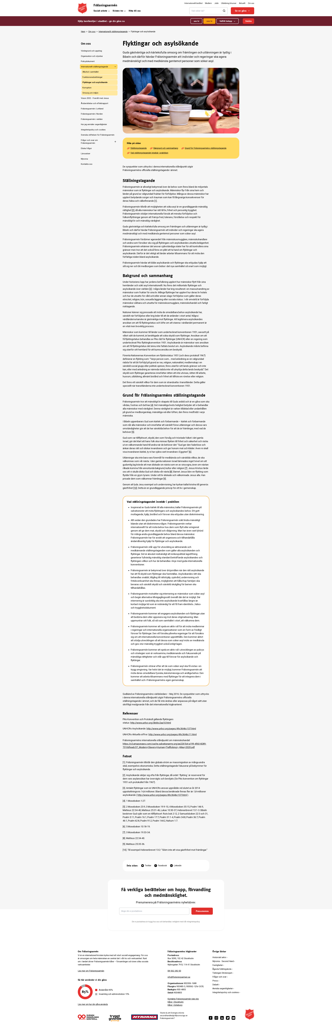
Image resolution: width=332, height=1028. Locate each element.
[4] (152, 405)
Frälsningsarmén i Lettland (92, 109)
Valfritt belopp (226, 21)
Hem (83, 31)
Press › (215, 980)
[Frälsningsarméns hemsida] (82, 8)
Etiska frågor (86, 148)
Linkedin (177, 865)
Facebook (162, 865)
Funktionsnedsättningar (92, 77)
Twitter (148, 865)
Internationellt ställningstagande (113, 31)
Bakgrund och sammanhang (165, 148)
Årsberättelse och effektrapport (94, 103)
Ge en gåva (240, 10)
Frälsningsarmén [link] (105, 5)
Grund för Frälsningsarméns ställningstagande (205, 148)
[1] (155, 200)
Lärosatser (85, 153)
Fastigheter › (218, 965)
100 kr (196, 21)
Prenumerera (202, 911)
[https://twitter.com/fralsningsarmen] (228, 1018)
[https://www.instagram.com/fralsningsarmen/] (216, 1018)
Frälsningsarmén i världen (92, 119)
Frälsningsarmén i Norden (92, 114)
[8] (171, 471)
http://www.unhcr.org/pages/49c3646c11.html (172, 734)
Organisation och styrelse (92, 56)
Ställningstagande (138, 148)
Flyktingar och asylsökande (95, 82)
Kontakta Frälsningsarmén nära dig (183, 999)
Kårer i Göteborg (175, 1005)
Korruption (86, 88)
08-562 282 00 (174, 971)
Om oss (91, 31)
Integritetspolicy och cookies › (226, 992)
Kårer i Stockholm (176, 1002)
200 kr (209, 21)
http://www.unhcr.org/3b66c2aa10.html (150, 722)
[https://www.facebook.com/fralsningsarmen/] (210, 1018)
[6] (190, 451)
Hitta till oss (135, 10)
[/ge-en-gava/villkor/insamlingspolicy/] (88, 1017)
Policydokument (88, 61)
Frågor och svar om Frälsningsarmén (89, 141)
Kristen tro (118, 10)
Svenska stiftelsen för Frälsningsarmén (97, 135)
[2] (133, 210)
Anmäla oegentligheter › (223, 988)
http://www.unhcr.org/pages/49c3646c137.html (171, 728)
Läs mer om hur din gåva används (93, 1004)
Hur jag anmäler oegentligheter (94, 124)
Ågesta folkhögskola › (222, 969)
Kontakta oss (86, 164)
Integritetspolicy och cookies (93, 130)
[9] (164, 478)
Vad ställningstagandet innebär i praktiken (149, 153)
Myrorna (84, 159)
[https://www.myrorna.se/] (144, 1017)
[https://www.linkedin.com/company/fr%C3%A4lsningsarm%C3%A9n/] (222, 1018)
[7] (186, 468)
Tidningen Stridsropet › (222, 973)
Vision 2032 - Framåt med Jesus (95, 98)
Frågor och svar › (220, 977)
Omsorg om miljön (90, 93)
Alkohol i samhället (90, 72)
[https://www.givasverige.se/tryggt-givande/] (115, 1018)
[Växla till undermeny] (113, 66)
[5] (133, 432)
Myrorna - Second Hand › (223, 961)
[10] (135, 488)
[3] (150, 289)
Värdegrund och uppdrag (91, 51)
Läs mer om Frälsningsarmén (91, 971)
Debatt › (216, 984)
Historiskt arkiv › (219, 957)
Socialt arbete (100, 10)
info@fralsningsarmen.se (179, 977)
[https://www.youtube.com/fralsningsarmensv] (233, 1018)
